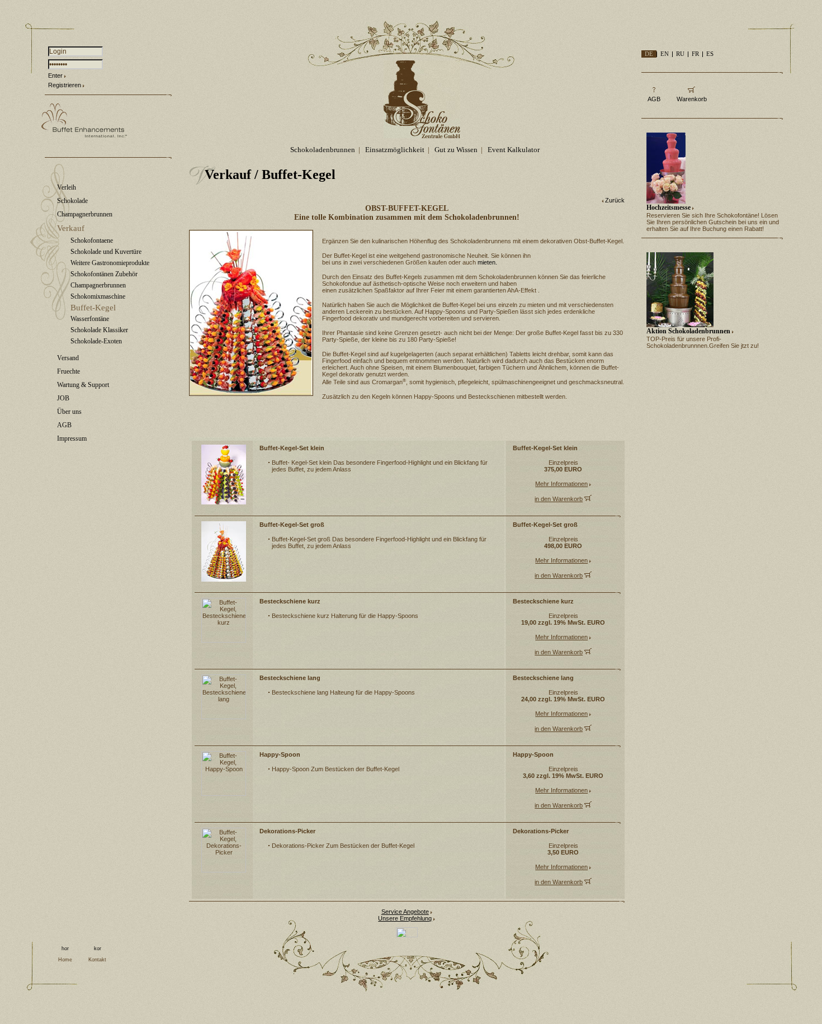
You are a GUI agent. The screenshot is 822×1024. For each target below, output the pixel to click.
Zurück (615, 200)
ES (710, 53)
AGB (64, 425)
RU (680, 53)
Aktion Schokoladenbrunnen (688, 331)
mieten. (487, 262)
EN (664, 53)
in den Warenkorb (559, 499)
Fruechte (68, 371)
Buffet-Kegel (93, 307)
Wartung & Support (83, 385)
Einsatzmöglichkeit (394, 149)
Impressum (72, 438)
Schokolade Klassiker (99, 330)
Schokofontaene (91, 240)
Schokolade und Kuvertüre (105, 252)
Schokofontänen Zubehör (104, 274)
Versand (68, 358)
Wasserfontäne (89, 319)
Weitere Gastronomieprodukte (109, 263)
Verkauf (70, 228)
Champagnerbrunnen (84, 214)
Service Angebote (405, 911)
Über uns (69, 412)
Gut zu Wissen (456, 149)
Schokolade (72, 201)
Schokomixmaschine (97, 296)
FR (695, 53)
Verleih (66, 187)
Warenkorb (692, 99)
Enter (55, 75)
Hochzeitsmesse (668, 207)
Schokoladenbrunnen (322, 149)
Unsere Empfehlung (405, 918)
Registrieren (64, 85)
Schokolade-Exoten (96, 341)
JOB (63, 398)
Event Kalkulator (514, 149)
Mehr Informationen (561, 483)
